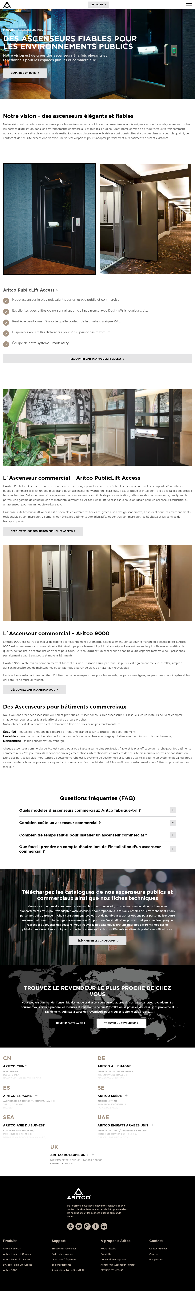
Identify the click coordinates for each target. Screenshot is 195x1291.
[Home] (7, 5)
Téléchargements (61, 1264)
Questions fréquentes (64, 1259)
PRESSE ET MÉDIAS (112, 1270)
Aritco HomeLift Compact (18, 1254)
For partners (156, 1259)
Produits (9, 29)
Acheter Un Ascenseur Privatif (118, 1264)
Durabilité (106, 1254)
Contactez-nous (61, 1163)
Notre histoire (108, 1248)
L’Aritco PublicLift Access (17, 1264)
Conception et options (113, 1259)
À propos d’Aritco (116, 1241)
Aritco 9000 (10, 1270)
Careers (153, 1254)
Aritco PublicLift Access (16, 1259)
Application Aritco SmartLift (68, 1270)
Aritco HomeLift (12, 1248)
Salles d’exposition (62, 1254)
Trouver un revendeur (64, 1248)
